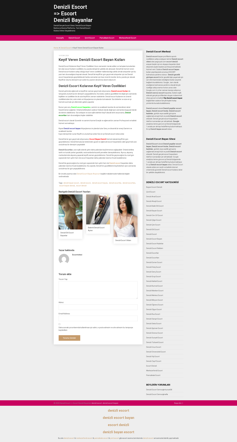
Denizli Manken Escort (154, 291)
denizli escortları (129, 183)
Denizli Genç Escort (153, 272)
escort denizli (81, 186)
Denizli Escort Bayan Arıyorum (88, 174)
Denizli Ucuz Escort (153, 347)
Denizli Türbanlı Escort (154, 342)
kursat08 (168, 390)
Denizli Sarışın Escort (154, 319)
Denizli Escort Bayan (154, 239)
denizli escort (85, 183)
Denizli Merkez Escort (154, 295)
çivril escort (114, 438)
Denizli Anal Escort (153, 197)
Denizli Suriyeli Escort (154, 338)
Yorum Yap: (63, 279)
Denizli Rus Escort (153, 314)
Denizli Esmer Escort (154, 262)
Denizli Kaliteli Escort (154, 281)
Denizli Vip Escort (153, 356)
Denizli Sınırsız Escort (154, 333)
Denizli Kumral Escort (154, 286)
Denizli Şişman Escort (154, 328)
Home (56, 48)
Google (175, 157)
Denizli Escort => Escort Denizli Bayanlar (73, 13)
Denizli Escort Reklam (154, 248)
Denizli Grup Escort (153, 277)
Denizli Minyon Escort (154, 300)
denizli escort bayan (100, 183)
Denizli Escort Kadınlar (154, 244)
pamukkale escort (101, 438)
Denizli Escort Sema (154, 390)
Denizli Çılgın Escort (153, 220)
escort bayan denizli (67, 186)
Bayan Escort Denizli (154, 187)
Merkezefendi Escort (127, 38)
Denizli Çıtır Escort (153, 225)
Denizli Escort (74, 38)
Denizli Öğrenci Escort (154, 305)
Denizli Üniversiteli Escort (156, 352)
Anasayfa (60, 38)
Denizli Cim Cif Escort (154, 215)
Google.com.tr (151, 90)
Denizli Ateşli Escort (154, 201)
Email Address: (64, 314)
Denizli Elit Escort (152, 229)
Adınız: (61, 302)
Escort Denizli (151, 366)
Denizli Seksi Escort (153, 324)
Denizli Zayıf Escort (153, 361)
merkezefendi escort (84, 438)
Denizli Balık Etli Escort (155, 206)
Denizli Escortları (152, 258)
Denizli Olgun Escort (154, 309)
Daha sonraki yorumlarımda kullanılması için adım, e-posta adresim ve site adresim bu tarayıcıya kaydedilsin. (96, 329)
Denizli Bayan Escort (154, 211)
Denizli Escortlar (152, 253)
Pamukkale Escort (107, 38)
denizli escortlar (115, 183)
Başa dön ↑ (178, 403)
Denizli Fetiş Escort (153, 267)
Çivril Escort (90, 38)
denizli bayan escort (71, 183)
